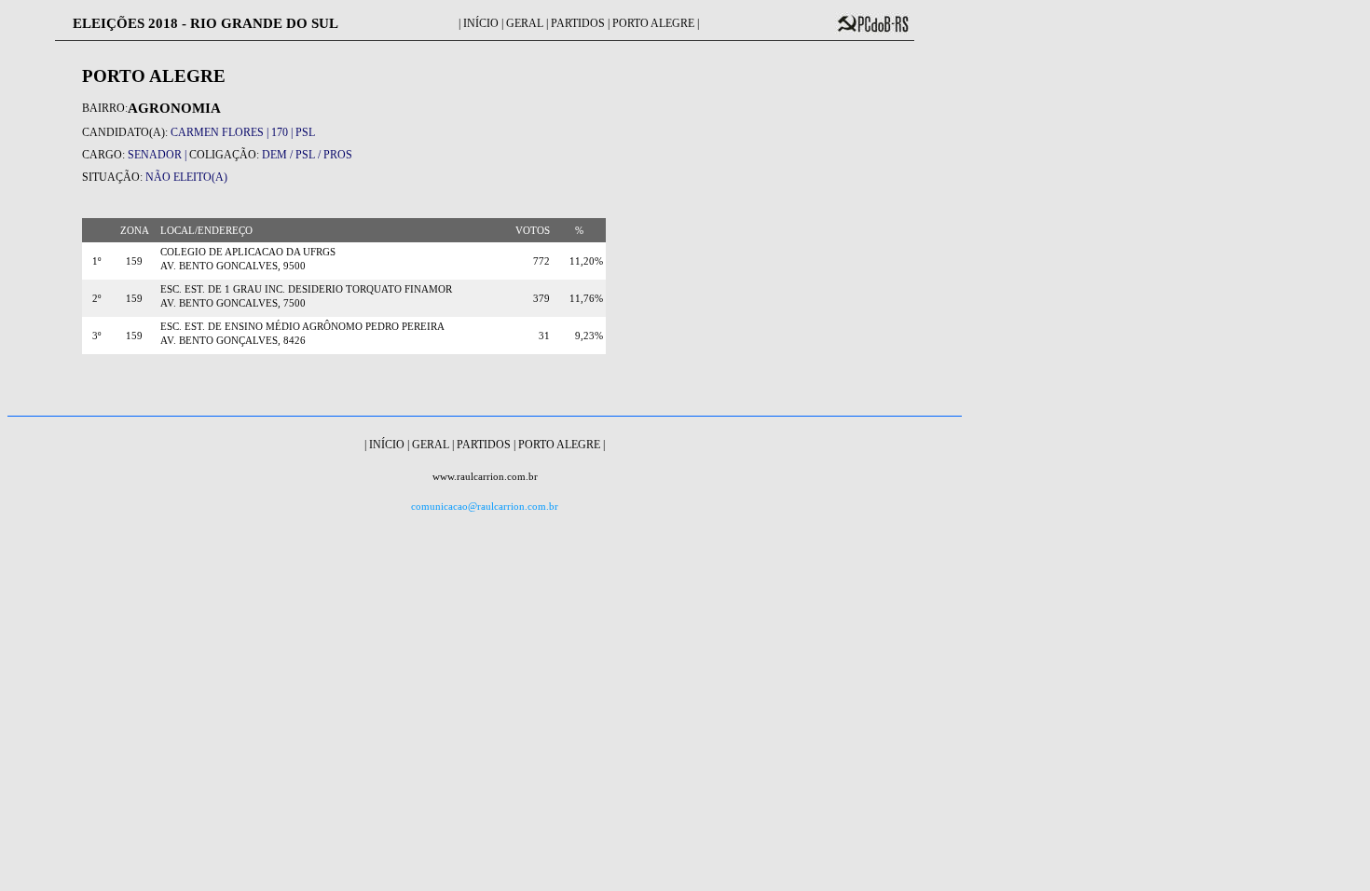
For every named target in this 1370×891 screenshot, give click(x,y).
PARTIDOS (578, 23)
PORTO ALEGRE (653, 23)
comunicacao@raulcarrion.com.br (484, 506)
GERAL (524, 23)
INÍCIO (481, 23)
